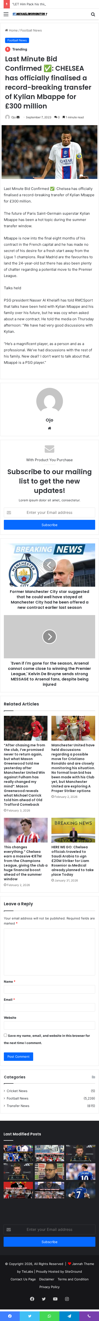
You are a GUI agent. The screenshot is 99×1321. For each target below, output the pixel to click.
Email (9, 999)
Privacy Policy (49, 1287)
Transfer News (18, 1106)
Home (13, 30)
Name (9, 981)
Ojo (13, 117)
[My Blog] (31, 14)
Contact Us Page (23, 1279)
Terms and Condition (73, 1279)
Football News (31, 30)
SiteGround (73, 1271)
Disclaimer (46, 1279)
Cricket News (17, 1091)
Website (10, 1017)
